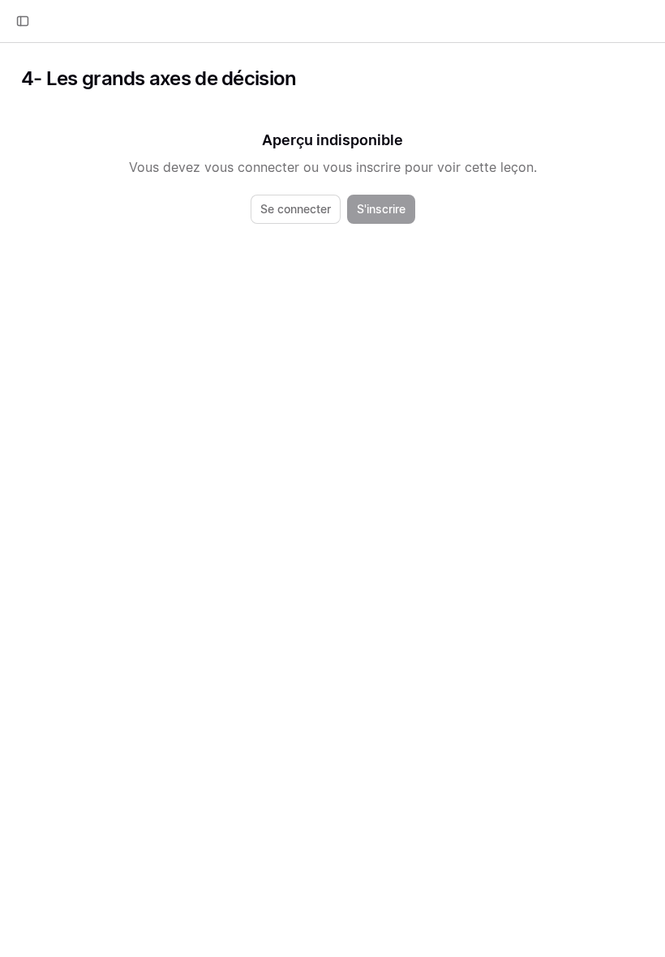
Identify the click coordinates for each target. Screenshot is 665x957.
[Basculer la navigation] (22, 21)
